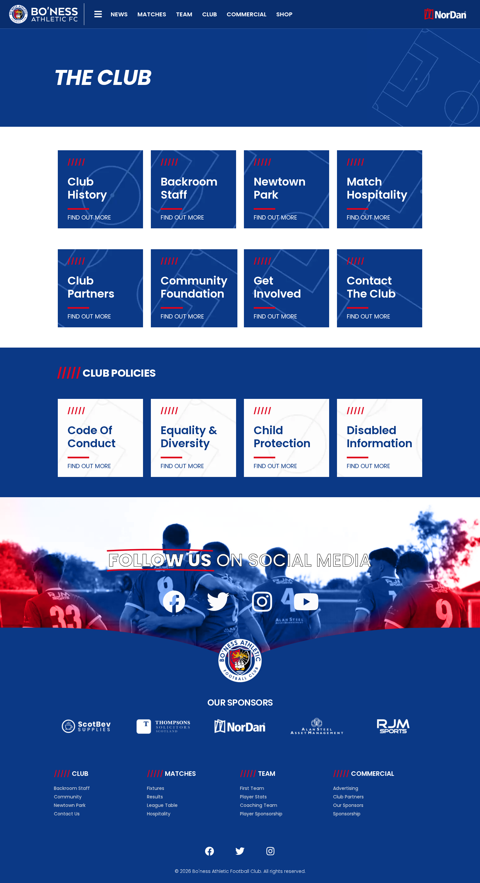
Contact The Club (371, 287)
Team (184, 14)
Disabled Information (379, 436)
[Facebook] (174, 601)
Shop (284, 14)
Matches (151, 14)
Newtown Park (280, 188)
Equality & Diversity (189, 436)
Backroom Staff (189, 188)
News (119, 14)
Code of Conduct (92, 436)
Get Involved (277, 287)
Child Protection (282, 436)
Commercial (246, 14)
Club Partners (91, 287)
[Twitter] (218, 601)
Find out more (89, 217)
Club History (87, 188)
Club (209, 14)
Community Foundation (194, 287)
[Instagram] (262, 601)
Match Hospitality (377, 188)
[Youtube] (306, 601)
